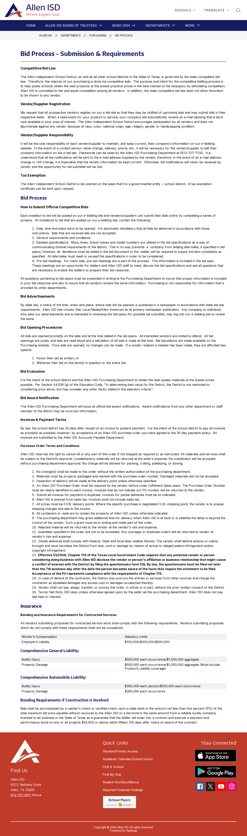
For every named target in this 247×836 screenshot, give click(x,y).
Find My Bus (112, 774)
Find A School (113, 767)
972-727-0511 (21, 795)
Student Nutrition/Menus (121, 782)
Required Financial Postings (123, 790)
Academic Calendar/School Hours (128, 759)
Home (31, 25)
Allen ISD (45, 35)
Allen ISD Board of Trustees (71, 25)
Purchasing (98, 35)
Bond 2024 (121, 25)
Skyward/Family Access (120, 751)
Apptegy (131, 830)
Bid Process (124, 35)
